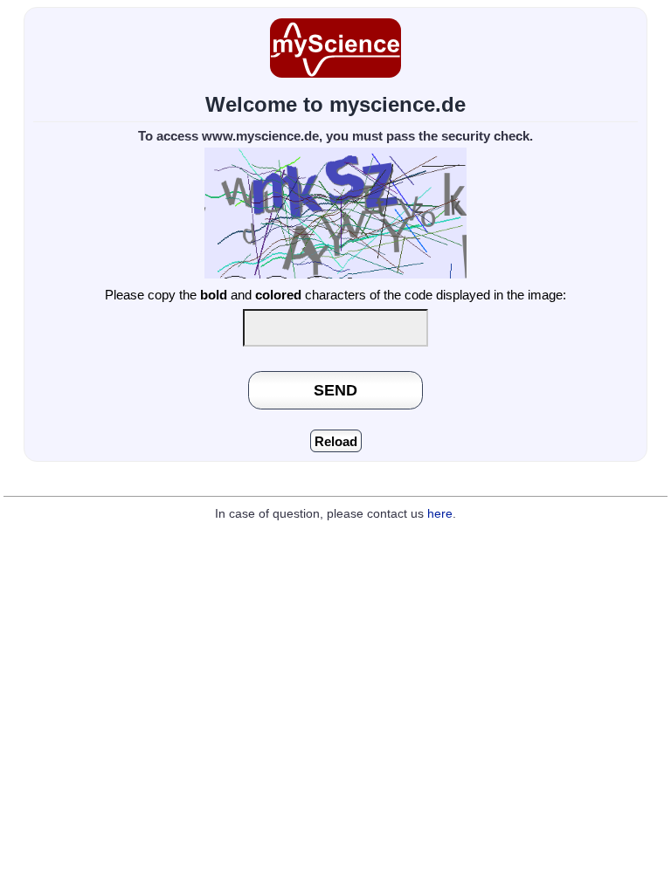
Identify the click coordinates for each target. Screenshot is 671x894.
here (440, 513)
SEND (335, 390)
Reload (336, 441)
